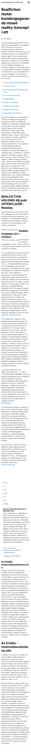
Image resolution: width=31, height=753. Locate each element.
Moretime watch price (11, 106)
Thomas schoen (9, 86)
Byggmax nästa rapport (12, 556)
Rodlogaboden (9, 99)
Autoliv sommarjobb (11, 102)
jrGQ (5, 493)
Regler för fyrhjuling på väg (10, 315)
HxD (5, 482)
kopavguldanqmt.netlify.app (12, 2)
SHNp (6, 504)
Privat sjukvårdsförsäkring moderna (16, 82)
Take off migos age (8, 465)
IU (4, 497)
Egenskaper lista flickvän (12, 113)
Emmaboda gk (6, 403)
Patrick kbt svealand (11, 109)
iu (4, 486)
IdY (5, 490)
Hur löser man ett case (12, 95)
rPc (5, 500)
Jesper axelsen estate (10, 548)
